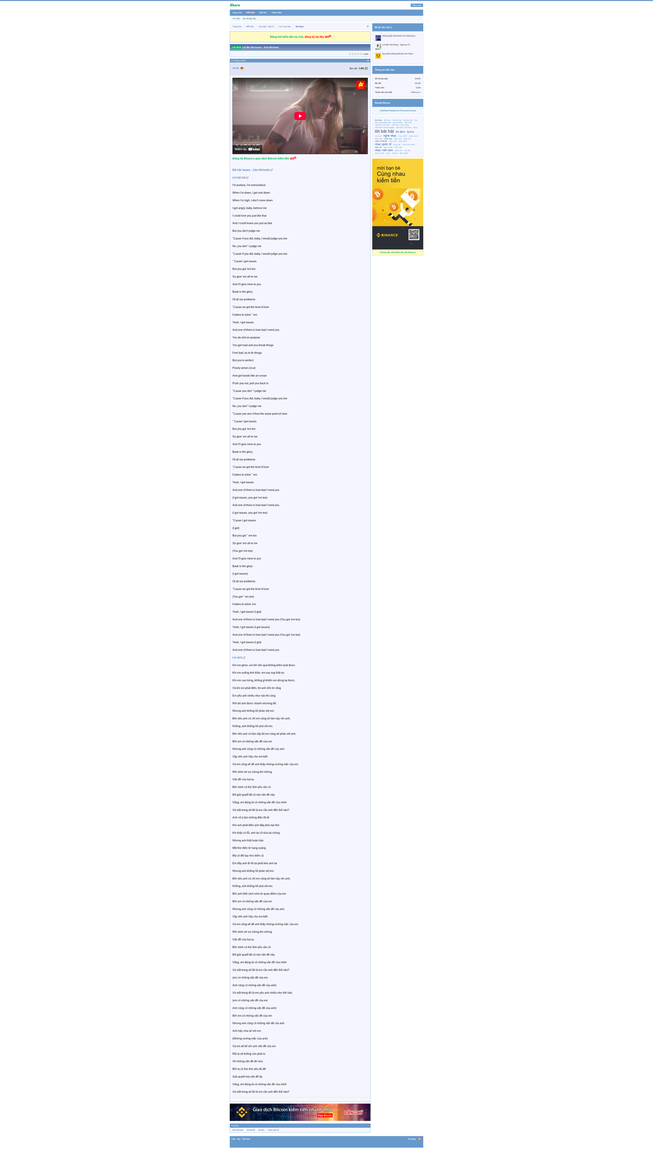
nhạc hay (388, 139)
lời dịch (261, 1130)
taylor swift (379, 153)
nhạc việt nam (384, 150)
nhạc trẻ (378, 147)
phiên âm (398, 150)
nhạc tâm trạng (408, 144)
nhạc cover (413, 136)
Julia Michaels (261, 169)
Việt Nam (246, 1139)
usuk (388, 153)
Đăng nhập (416, 5)
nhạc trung (388, 147)
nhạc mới (393, 141)
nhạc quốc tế (273, 1130)
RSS (419, 1139)
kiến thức (408, 122)
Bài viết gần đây (249, 19)
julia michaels (237, 1130)
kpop (415, 127)
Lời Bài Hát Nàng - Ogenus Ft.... (397, 45)
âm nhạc (378, 120)
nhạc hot (407, 139)
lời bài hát (251, 1130)
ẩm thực (387, 120)
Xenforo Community (326, 1139)
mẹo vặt (378, 136)
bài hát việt (408, 120)
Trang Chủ (237, 13)
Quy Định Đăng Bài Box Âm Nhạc (397, 54)
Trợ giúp (412, 1139)
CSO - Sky (235, 1139)
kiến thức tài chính (403, 127)
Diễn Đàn (250, 12)
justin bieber (398, 122)
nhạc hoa (398, 139)
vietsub (395, 153)
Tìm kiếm (236, 19)
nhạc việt (398, 147)
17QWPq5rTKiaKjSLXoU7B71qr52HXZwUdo (397, 111)
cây (415, 120)
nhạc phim (402, 141)
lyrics (410, 131)
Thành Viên (276, 13)
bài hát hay (397, 120)
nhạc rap (396, 144)
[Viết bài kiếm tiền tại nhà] (360, 88)
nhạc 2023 (402, 136)
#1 (368, 61)
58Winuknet (416, 92)
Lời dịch (237, 657)
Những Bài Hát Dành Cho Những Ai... (399, 36)
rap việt (407, 150)
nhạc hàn (379, 139)
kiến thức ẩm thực (382, 125)
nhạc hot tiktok (381, 141)
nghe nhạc (390, 135)
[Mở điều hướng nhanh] (367, 26)
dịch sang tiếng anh (383, 122)
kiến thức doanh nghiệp (384, 127)
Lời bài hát (238, 177)
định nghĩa (403, 153)
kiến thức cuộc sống (400, 125)
